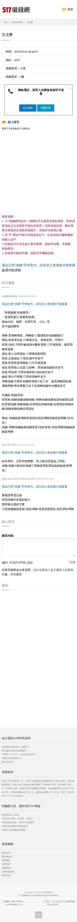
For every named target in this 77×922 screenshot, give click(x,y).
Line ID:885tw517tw (14, 904)
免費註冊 (46, 108)
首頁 (6, 22)
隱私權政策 (7, 856)
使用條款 (6, 860)
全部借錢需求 (17, 22)
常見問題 (6, 864)
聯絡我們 (6, 875)
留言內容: (8, 535)
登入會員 (28, 108)
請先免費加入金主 (44, 569)
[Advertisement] (38, 175)
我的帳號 (6, 868)
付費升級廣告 (8, 871)
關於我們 (6, 853)
